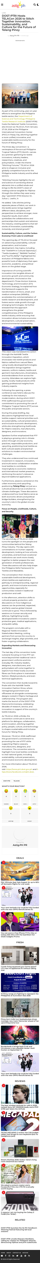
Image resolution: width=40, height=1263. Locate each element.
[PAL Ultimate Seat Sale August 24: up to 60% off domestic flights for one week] (20, 871)
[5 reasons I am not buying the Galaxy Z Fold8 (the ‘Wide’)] (20, 1201)
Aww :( (25, 804)
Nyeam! (30, 821)
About (9, 1252)
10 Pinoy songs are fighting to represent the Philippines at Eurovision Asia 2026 (20, 995)
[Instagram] (9, 1256)
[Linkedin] (13, 1256)
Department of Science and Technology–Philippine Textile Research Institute (18, 119)
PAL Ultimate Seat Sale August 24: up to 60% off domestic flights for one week (20, 883)
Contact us (17, 1252)
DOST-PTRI (6, 781)
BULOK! (16, 804)
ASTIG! (34, 804)
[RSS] (29, 1256)
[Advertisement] (20, 61)
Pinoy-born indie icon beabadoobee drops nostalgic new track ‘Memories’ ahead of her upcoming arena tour (20, 1021)
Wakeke (6, 804)
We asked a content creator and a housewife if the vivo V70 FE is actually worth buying (17, 1187)
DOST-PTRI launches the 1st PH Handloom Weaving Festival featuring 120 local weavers (19, 1230)
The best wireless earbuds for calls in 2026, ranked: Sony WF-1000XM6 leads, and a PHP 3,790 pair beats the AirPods (19, 1107)
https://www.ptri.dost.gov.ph (19, 769)
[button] (2, 4)
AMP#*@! (10, 821)
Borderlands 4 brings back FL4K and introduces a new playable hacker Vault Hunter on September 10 (18, 1048)
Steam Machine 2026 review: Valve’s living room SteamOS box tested (19, 1161)
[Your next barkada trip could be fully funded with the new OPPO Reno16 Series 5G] (20, 896)
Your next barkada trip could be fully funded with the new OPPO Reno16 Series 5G (20, 908)
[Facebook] (5, 1256)
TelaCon (16, 781)
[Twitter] (17, 1256)
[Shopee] (25, 1256)
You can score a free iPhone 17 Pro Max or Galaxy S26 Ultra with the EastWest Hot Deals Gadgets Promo (19, 935)
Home (3, 1252)
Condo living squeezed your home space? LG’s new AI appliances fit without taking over (18, 968)
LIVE (4, 13)
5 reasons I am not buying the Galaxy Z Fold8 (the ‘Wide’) (17, 1213)
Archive (25, 1252)
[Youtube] (21, 1256)
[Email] (2, 1256)
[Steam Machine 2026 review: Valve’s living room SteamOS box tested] (20, 1148)
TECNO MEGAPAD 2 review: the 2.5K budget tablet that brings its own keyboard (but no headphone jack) (20, 1134)
